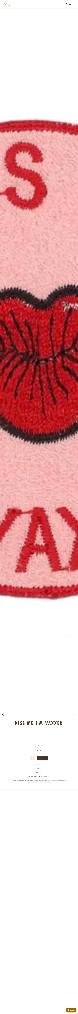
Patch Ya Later (39, 746)
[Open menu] (74, 4)
